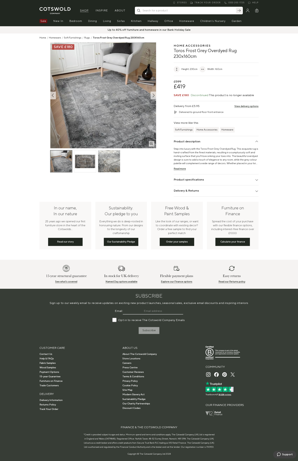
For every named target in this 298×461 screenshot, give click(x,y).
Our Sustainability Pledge (121, 241)
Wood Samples (47, 367)
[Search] (239, 10)
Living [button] (107, 21)
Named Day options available (121, 281)
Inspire (102, 10)
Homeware (55, 37)
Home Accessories (207, 129)
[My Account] (247, 10)
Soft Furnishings (72, 37)
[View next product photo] (153, 95)
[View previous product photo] (53, 95)
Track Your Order (48, 409)
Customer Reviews (133, 372)
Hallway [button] (153, 21)
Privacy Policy (130, 381)
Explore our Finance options (176, 281)
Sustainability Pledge (134, 399)
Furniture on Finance (51, 381)
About (120, 10)
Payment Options (49, 372)
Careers (126, 363)
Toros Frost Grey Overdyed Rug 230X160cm (118, 37)
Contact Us (45, 354)
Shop (84, 10)
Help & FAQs (46, 358)
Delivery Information (51, 400)
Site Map (127, 390)
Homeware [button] (186, 21)
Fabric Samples (47, 363)
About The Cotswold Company (139, 354)
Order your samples (177, 241)
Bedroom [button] (75, 21)
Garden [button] (237, 21)
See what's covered (66, 281)
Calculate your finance (232, 241)
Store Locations (131, 358)
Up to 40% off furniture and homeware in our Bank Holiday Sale (149, 30)
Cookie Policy (130, 385)
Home (42, 37)
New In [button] (58, 21)
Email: (119, 311)
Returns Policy (47, 404)
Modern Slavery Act (133, 394)
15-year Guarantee (50, 376)
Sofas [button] (121, 21)
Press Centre (130, 367)
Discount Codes (131, 408)
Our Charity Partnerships (136, 403)
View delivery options (246, 106)
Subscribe (149, 330)
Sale (43, 21)
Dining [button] (92, 21)
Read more (180, 168)
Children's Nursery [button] (213, 21)
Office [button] (168, 21)
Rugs (87, 37)
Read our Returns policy (231, 281)
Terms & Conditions (133, 376)
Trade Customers (49, 385)
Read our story (65, 241)
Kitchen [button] (136, 21)
